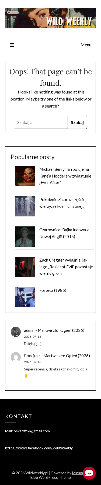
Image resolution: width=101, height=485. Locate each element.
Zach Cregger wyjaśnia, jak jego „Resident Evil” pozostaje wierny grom (66, 266)
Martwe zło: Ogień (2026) (61, 330)
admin (29, 330)
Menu (86, 44)
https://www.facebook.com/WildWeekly (39, 448)
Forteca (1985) (52, 290)
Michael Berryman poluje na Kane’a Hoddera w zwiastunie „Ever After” (65, 176)
